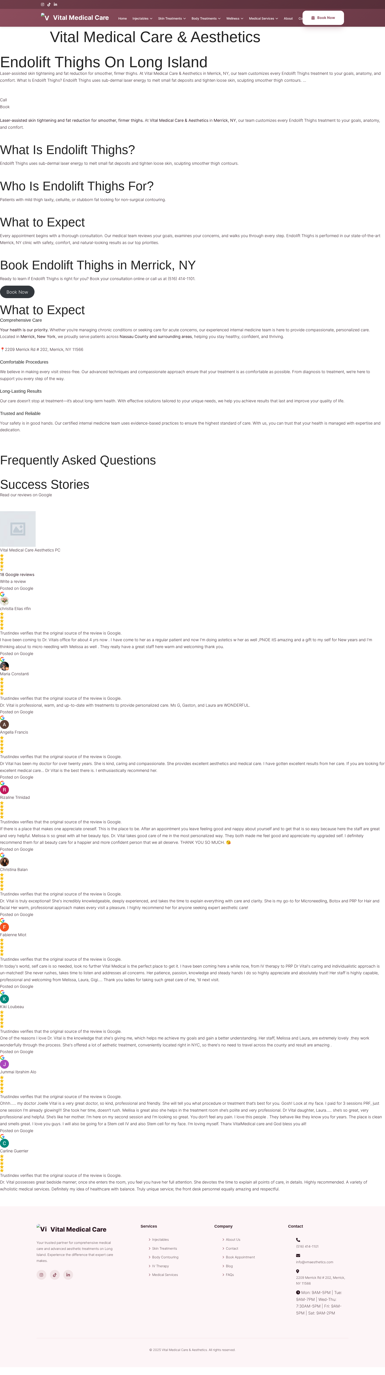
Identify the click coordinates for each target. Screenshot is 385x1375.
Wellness (233, 18)
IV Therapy (160, 1266)
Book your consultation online (117, 278)
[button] (3, 100)
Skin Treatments (170, 18)
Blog (229, 1266)
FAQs (230, 1275)
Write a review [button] (13, 581)
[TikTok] (49, 4)
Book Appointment (240, 1257)
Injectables (141, 18)
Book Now (326, 17)
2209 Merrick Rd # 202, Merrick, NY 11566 (320, 1280)
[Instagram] (42, 4)
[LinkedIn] (55, 4)
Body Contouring (165, 1257)
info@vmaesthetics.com (314, 1262)
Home (122, 18)
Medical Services (261, 18)
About (288, 18)
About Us (233, 1239)
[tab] (192, 320)
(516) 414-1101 (181, 278)
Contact (232, 1248)
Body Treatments (204, 18)
